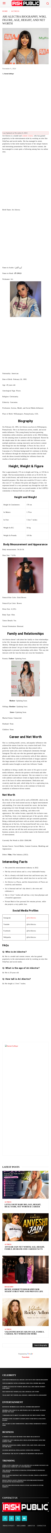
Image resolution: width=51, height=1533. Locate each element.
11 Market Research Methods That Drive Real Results (21, 1436)
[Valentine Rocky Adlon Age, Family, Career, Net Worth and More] (25, 1312)
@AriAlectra (31, 918)
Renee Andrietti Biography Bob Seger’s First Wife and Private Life (24, 1290)
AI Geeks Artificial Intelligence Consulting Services (21, 1450)
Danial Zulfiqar (9, 74)
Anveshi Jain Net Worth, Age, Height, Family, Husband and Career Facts (25, 1248)
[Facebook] (5, 1518)
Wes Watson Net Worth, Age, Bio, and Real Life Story (20, 1391)
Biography (9, 1287)
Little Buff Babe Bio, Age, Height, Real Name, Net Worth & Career (23, 1205)
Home (5, 11)
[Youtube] (24, 1518)
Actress (15, 11)
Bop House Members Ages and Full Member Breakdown (21, 1406)
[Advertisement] (25, 104)
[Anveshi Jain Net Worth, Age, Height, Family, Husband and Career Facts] (25, 1227)
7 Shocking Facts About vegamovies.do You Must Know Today (23, 1415)
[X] (17, 1518)
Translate (25, 1357)
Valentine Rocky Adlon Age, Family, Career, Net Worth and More (24, 1333)
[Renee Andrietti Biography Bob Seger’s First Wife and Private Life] (25, 1270)
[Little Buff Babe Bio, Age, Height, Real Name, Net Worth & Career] (25, 1185)
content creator (27, 136)
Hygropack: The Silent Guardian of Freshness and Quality (22, 1453)
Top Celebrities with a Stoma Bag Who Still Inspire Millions (23, 1383)
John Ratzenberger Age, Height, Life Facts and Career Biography (25, 1379)
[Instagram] (11, 1518)
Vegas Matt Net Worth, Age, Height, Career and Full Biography (24, 1395)
